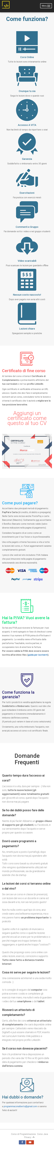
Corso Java (42, 1134)
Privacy (27, 1137)
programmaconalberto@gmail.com (20, 1106)
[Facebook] (22, 1142)
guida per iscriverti (38, 655)
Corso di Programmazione (23, 1134)
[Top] (34, 1137)
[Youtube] (30, 1142)
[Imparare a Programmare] (6, 5)
